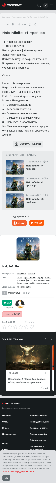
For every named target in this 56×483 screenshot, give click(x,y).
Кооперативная (24, 283)
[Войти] (45, 5)
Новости (6, 415)
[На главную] (12, 5)
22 (46, 387)
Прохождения (18, 17)
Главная (6, 17)
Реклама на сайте (39, 428)
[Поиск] (39, 5)
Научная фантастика (27, 280)
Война (48, 277)
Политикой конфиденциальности (18, 471)
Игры (5, 443)
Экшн (19, 277)
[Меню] (52, 5)
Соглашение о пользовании (37, 448)
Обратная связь (38, 440)
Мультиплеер (30, 277)
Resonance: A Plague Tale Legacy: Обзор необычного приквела (26, 381)
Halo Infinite (42, 17)
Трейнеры (31, 17)
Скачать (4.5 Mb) (30, 143)
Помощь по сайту (38, 434)
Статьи (5, 422)
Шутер (40, 277)
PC (18, 274)
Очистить (29, 322)
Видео (5, 428)
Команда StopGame (39, 422)
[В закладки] (30, 24)
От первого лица (41, 283)
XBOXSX (31, 274)
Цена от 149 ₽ (12, 314)
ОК (6, 478)
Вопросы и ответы (39, 415)
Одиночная (43, 280)
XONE (23, 274)
